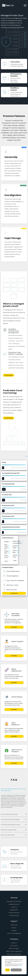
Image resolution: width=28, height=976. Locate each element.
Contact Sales (14, 593)
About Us (14, 943)
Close (7, 970)
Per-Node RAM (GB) (8, 484)
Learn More (14, 627)
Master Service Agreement (14, 951)
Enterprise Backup (14, 913)
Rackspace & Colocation (14, 901)
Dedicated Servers (14, 904)
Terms (20, 965)
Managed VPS (14, 910)
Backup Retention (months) (11, 527)
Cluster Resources (7, 538)
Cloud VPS (14, 907)
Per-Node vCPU (7, 495)
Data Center (14, 945)
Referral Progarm (14, 948)
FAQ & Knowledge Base (14, 933)
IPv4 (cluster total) (8, 505)
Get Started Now (8, 375)
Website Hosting (14, 915)
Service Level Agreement (14, 954)
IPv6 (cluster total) (8, 516)
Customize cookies (16, 970)
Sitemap (14, 930)
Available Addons (7, 567)
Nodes (4, 462)
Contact (14, 928)
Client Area (14, 925)
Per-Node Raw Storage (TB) (10, 473)
